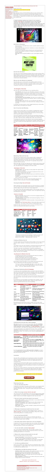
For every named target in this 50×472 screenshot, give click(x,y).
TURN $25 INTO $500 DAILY (21, 469)
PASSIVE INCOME (8, 18)
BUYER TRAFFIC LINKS (9, 9)
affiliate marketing (17, 411)
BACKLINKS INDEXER (9, 17)
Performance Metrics (26, 202)
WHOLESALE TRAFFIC (9, 8)
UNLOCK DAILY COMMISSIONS (21, 466)
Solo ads (20, 21)
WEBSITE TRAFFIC (8, 11)
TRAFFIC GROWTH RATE (9, 12)
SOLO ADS (7, 10)
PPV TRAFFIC (8, 15)
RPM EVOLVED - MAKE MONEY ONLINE (23, 468)
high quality (31, 427)
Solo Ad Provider (26, 182)
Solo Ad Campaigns (29, 269)
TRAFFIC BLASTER (8, 14)
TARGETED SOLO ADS (29, 320)
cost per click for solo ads (29, 392)
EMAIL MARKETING (8, 16)
